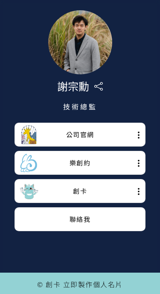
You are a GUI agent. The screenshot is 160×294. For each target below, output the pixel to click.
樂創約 (80, 163)
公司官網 (80, 134)
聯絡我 (80, 219)
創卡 (80, 191)
